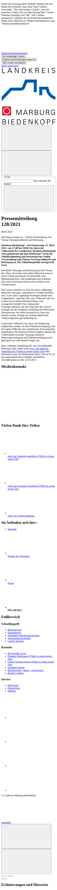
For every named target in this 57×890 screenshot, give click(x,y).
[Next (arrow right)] (5, 878)
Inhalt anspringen (10, 66)
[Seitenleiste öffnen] (26, 163)
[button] (28, 392)
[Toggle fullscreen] (9, 876)
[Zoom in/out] (12, 876)
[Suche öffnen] (26, 138)
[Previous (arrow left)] (2, 878)
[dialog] (28, 34)
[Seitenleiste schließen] (26, 861)
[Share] (5, 876)
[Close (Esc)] (2, 876)
